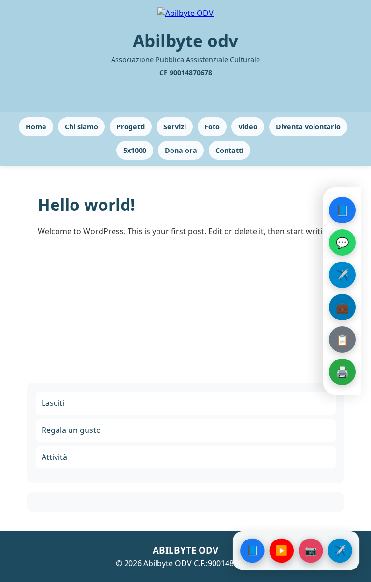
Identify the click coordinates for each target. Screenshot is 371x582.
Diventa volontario (308, 126)
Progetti (130, 126)
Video (247, 126)
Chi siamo (81, 126)
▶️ (281, 550)
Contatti (229, 150)
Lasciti (53, 403)
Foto (212, 126)
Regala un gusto (71, 430)
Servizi (174, 126)
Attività (54, 457)
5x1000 (134, 150)
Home (36, 126)
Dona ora (181, 150)
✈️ (342, 274)
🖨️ (342, 371)
